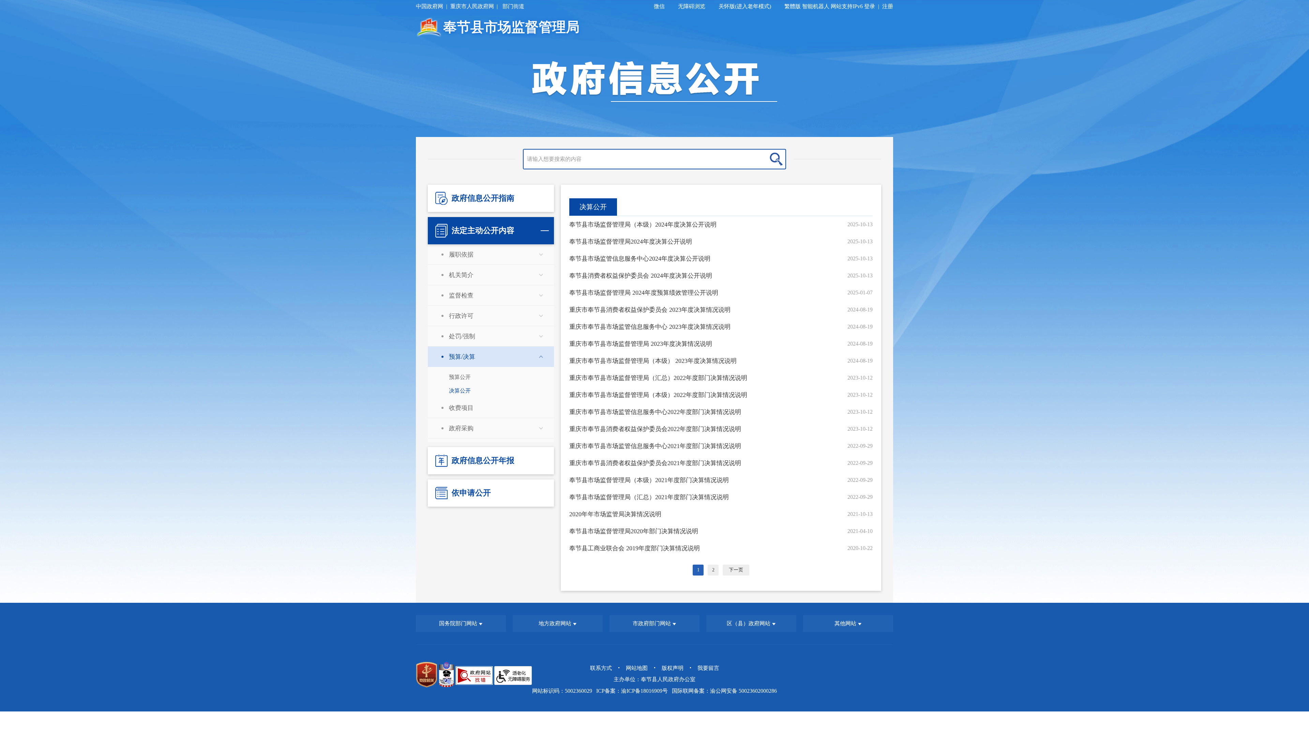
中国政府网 (429, 6)
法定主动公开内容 (483, 230)
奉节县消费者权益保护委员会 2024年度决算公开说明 (640, 275)
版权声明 (672, 668)
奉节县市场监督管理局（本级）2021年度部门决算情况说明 (649, 480)
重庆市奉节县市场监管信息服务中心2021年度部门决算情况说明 (655, 446)
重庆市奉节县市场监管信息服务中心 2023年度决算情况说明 (650, 326)
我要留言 (708, 668)
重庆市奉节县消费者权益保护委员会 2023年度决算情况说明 (650, 309)
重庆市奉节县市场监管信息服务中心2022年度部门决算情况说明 (655, 412)
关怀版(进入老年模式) (745, 6)
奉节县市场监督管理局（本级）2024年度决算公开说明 (643, 224)
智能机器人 (815, 6)
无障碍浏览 (691, 6)
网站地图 (637, 668)
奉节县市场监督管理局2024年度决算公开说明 (630, 241)
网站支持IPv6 (847, 6)
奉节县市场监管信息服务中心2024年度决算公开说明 (639, 258)
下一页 (736, 569)
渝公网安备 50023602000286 (743, 691)
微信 (659, 6)
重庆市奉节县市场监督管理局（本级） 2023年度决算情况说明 (653, 360)
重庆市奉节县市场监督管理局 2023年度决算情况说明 (640, 343)
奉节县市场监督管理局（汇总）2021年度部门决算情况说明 (649, 497)
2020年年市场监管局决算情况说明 (615, 514)
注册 (887, 6)
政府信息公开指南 (483, 198)
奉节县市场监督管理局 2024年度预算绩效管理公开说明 (643, 292)
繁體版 (792, 6)
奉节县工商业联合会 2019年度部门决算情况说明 (634, 548)
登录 (869, 6)
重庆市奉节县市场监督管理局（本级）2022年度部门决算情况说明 (658, 395)
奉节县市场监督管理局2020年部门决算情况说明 (633, 531)
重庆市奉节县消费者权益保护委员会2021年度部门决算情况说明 (655, 463)
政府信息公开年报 (483, 460)
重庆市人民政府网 (472, 6)
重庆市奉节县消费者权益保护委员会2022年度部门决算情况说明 (655, 429)
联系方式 (601, 668)
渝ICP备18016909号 (644, 691)
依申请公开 (471, 493)
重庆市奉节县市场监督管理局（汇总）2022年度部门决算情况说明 (658, 377)
